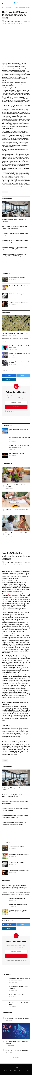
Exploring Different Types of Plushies (18, 995)
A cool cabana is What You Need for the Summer (18, 430)
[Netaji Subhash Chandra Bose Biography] (5, 287)
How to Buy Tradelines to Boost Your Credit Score (19, 438)
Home (3, 7)
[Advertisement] (16, 41)
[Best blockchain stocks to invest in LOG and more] (5, 1004)
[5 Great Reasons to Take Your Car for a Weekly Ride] (5, 988)
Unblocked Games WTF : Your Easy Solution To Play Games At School (18, 911)
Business (10, 23)
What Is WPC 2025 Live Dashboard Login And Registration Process (19, 446)
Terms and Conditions (24, 1071)
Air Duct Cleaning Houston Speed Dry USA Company (19, 354)
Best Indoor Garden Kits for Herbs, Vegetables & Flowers (17, 485)
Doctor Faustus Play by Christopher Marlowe (17, 1018)
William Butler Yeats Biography (16, 294)
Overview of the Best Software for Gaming (16, 1050)
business (4, 192)
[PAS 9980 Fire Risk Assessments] (5, 455)
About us (6, 1071)
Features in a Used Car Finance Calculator (16, 510)
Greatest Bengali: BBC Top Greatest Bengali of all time (19, 361)
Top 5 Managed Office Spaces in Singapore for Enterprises (14, 220)
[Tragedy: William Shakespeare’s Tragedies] (5, 304)
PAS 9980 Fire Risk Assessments (16, 453)
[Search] (29, 3)
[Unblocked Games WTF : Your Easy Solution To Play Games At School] (5, 912)
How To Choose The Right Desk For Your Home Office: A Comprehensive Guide (14, 227)
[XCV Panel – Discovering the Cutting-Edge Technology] (16, 1031)
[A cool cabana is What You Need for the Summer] (5, 431)
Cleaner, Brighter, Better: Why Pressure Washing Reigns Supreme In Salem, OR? (15, 248)
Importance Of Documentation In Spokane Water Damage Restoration (15, 234)
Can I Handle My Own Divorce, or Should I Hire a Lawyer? (19, 346)
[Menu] (3, 3)
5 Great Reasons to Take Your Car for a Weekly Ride (18, 987)
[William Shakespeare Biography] (5, 279)
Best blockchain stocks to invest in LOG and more (19, 1003)
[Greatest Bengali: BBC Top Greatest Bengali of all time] (5, 363)
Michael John (10, 21)
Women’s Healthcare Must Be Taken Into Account (16, 534)
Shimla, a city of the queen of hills (17, 898)
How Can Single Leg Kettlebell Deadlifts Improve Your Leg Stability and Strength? (14, 887)
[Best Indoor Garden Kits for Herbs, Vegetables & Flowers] (16, 475)
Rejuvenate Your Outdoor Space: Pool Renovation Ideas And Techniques (15, 241)
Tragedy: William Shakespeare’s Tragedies (19, 302)
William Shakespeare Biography (17, 277)
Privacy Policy (15, 412)
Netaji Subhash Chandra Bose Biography (19, 286)
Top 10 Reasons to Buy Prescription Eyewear (15, 333)
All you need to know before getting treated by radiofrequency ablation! (19, 979)
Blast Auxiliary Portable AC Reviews (18, 904)
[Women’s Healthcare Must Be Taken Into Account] (16, 523)
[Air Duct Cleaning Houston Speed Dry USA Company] (5, 355)
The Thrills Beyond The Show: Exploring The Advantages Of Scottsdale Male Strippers (14, 255)
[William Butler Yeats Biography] (5, 295)
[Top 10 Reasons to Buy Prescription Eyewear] (16, 323)
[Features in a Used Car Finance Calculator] (16, 499)
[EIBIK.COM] (16, 2)
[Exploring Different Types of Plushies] (5, 996)
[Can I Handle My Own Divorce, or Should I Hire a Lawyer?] (5, 347)
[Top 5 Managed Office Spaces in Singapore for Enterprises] (16, 209)
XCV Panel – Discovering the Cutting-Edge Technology (16, 1042)
